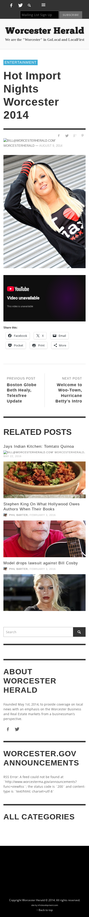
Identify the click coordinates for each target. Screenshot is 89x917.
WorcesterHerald (69, 452)
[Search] (43, 4)
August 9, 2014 (50, 145)
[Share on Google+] (74, 135)
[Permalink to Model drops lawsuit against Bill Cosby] (44, 592)
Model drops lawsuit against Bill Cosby (40, 563)
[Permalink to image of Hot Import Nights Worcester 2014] (44, 211)
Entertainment (21, 62)
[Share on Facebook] (59, 135)
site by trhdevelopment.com (44, 905)
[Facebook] (11, 5)
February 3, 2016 (43, 515)
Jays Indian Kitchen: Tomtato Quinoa (38, 446)
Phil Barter (18, 515)
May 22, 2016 (12, 456)
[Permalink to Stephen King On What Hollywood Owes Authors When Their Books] (44, 538)
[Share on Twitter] (67, 135)
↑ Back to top (45, 910)
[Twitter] (20, 5)
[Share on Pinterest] (82, 135)
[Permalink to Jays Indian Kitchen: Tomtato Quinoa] (44, 479)
